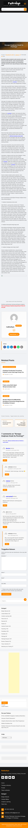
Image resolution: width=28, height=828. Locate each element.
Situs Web (3, 583)
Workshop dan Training (9, 366)
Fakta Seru (3, 618)
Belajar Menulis (4, 611)
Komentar (3, 556)
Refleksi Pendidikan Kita (6, 723)
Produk (3, 787)
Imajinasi (8, 480)
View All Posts (13, 334)
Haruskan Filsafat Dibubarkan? (8, 718)
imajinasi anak (16, 416)
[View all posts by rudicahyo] (14, 317)
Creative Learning (5, 616)
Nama (3, 572)
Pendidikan (3, 631)
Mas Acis (8, 448)
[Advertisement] (14, 27)
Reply (5, 460)
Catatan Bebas (4, 613)
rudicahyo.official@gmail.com (12, 812)
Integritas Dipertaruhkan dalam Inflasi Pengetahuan (12, 720)
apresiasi (15, 81)
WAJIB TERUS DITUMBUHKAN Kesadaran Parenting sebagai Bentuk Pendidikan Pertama (13, 401)
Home (2, 783)
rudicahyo (17, 54)
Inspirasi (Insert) (5, 626)
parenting (22, 416)
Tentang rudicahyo (6, 785)
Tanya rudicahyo (5, 643)
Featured (3, 621)
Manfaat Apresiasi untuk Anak (16, 135)
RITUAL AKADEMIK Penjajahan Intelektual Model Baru (13, 715)
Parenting (6, 381)
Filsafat (3, 623)
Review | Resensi (5, 641)
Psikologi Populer (5, 638)
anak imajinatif (9, 496)
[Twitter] (14, 330)
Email (2, 578)
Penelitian (3, 633)
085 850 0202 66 (9, 809)
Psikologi (3, 636)
